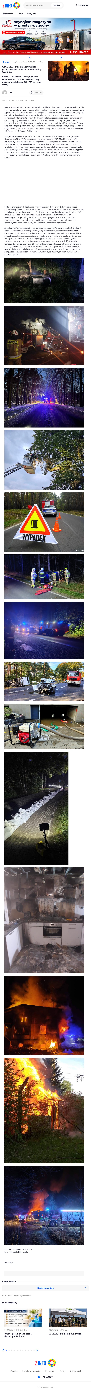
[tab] (6, 1350)
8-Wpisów (25, 62)
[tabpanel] (45, 36)
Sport (20, 14)
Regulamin (49, 1371)
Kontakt (13, 1371)
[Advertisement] (44, 182)
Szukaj (57, 5)
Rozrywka (31, 14)
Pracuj (62, 1371)
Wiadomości (8, 14)
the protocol (75, 1371)
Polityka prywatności (31, 1371)
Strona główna (15, 62)
